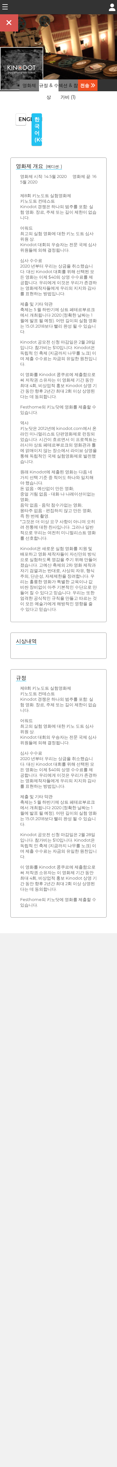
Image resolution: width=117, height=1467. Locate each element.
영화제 (29, 85)
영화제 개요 (39, 166)
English (22, 119)
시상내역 (26, 641)
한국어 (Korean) (38, 129)
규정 (21, 678)
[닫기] (9, 22)
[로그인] (112, 6)
